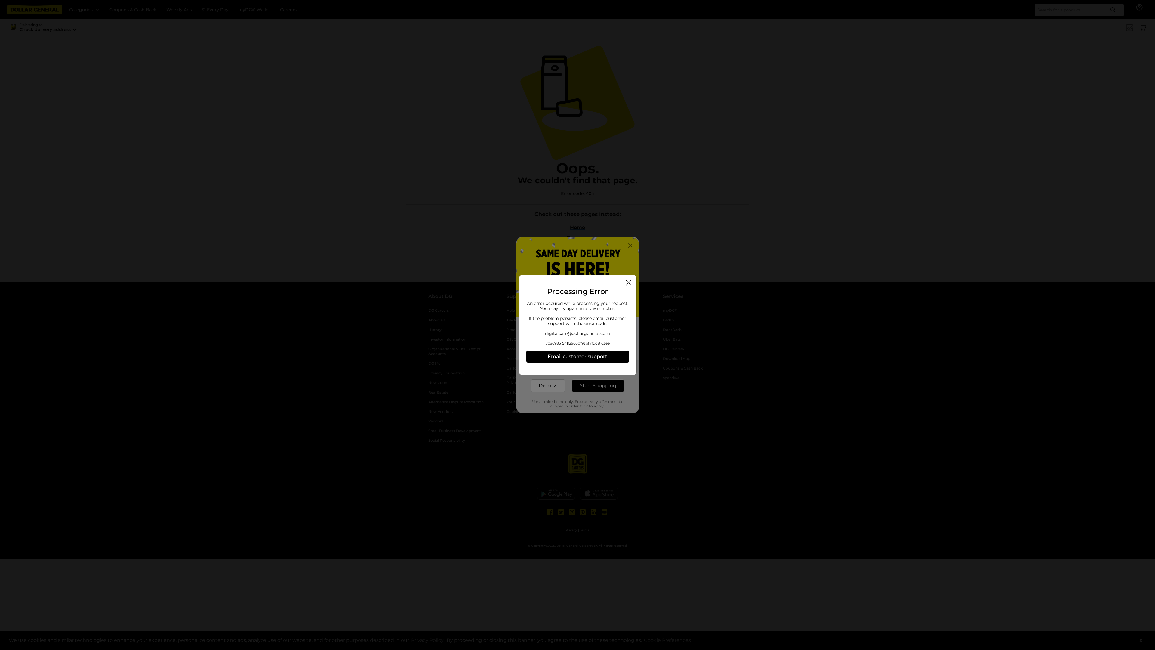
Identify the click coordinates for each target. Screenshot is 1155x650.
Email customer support (577, 356)
